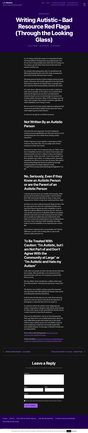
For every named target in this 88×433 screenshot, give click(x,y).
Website (26, 394)
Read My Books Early (72, 5)
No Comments (56, 45)
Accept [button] (68, 431)
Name (26, 387)
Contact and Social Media (58, 5)
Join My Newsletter (72, 3)
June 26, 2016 (45, 45)
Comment (27, 373)
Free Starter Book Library (59, 3)
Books (48, 3)
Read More (74, 431)
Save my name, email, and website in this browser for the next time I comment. (43, 400)
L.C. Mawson (7, 3)
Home (43, 3)
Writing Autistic (44, 13)
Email (46, 387)
